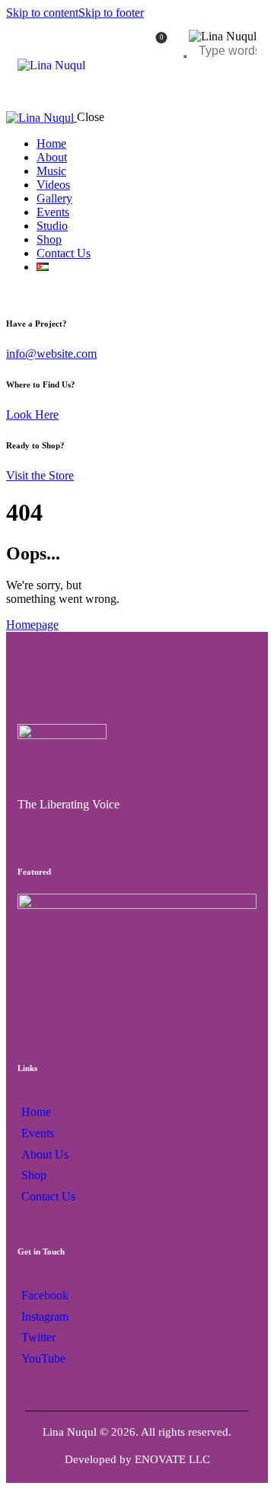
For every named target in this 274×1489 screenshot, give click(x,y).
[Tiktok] (82, 832)
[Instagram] (54, 832)
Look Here (32, 414)
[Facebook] (25, 832)
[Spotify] (194, 832)
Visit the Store (40, 475)
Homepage (32, 624)
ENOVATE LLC (172, 1459)
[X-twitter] (110, 832)
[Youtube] (138, 832)
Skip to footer (111, 12)
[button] (137, 961)
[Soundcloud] (166, 832)
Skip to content (42, 12)
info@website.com (51, 353)
